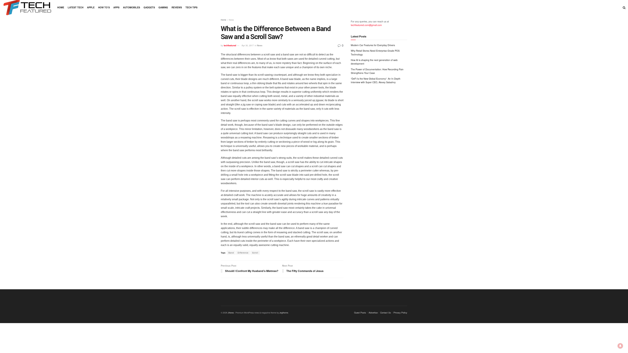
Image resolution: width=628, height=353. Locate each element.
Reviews (177, 7)
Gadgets (149, 7)
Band (231, 252)
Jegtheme (283, 312)
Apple (91, 7)
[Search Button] (624, 7)
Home (60, 7)
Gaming (163, 7)
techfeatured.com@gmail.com (366, 25)
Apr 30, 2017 (248, 45)
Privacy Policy (400, 312)
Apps (116, 7)
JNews (231, 312)
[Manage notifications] (620, 345)
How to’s (104, 7)
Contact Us (385, 312)
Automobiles (131, 7)
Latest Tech (75, 7)
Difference (243, 252)
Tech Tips (191, 7)
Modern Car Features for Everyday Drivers (373, 45)
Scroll (255, 252)
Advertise (373, 312)
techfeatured (230, 45)
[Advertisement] (379, 113)
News (231, 19)
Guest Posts (360, 312)
